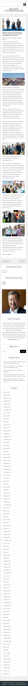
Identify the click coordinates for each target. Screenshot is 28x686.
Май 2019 (6, 617)
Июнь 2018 (6, 647)
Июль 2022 (6, 510)
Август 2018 (7, 644)
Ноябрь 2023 (7, 466)
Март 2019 (6, 623)
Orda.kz (9, 254)
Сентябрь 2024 (7, 439)
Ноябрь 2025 (7, 404)
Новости (4, 39)
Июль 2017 (6, 673)
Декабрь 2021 (7, 531)
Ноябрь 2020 (7, 567)
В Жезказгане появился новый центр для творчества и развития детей (15, 362)
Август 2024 (7, 442)
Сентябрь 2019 (7, 605)
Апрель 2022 (7, 519)
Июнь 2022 (6, 513)
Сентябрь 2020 (7, 573)
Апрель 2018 (7, 653)
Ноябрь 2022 (7, 499)
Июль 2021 (6, 546)
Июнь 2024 (6, 448)
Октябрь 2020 (7, 570)
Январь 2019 (7, 629)
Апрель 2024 (7, 454)
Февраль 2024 (7, 457)
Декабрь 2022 (7, 496)
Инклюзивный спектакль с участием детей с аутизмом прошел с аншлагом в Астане (14, 380)
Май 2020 (6, 582)
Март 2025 (6, 427)
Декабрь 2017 (7, 664)
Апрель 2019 (7, 620)
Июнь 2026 (6, 392)
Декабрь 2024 (7, 430)
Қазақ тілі (4, 270)
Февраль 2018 (7, 659)
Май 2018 (6, 650)
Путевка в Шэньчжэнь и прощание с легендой (13, 371)
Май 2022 (6, 516)
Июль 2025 (6, 416)
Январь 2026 (7, 401)
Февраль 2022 (7, 525)
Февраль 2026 (7, 398)
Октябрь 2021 (7, 537)
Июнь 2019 (6, 614)
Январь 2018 (7, 661)
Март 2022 (6, 522)
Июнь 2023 (6, 481)
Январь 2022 (7, 528)
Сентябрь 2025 (7, 410)
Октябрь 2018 (7, 638)
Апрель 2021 (7, 555)
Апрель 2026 (7, 395)
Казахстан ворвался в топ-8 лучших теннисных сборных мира (13, 366)
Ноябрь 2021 (7, 534)
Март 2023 (6, 490)
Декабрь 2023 (7, 463)
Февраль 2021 (7, 561)
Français (4, 284)
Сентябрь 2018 (7, 641)
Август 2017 (7, 670)
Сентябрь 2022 (7, 504)
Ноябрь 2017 (7, 667)
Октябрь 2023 (7, 469)
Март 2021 (6, 558)
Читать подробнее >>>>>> (14, 339)
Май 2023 (6, 484)
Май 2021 (6, 552)
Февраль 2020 (7, 590)
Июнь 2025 (6, 418)
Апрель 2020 (7, 584)
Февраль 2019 (7, 626)
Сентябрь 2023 (7, 472)
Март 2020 (6, 587)
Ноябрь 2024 (7, 433)
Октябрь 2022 (7, 501)
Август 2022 (7, 507)
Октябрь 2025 (7, 407)
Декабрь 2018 (7, 632)
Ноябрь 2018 (7, 635)
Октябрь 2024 (7, 436)
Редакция (15, 37)
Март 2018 (6, 656)
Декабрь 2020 (7, 564)
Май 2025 (6, 421)
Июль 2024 (6, 445)
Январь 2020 (7, 593)
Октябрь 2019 (7, 602)
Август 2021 (7, 543)
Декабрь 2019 (7, 596)
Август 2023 (7, 475)
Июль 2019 (6, 611)
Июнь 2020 (6, 579)
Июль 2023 (6, 478)
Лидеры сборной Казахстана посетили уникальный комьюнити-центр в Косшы (14, 375)
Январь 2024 (7, 460)
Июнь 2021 (6, 549)
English (3, 282)
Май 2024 (6, 451)
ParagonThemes (22, 684)
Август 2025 (7, 413)
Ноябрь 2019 (7, 599)
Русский (4, 272)
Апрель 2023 (7, 487)
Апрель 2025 (7, 424)
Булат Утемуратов (14, 9)
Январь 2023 (7, 493)
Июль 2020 (6, 576)
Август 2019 (7, 608)
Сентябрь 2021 (7, 540)
